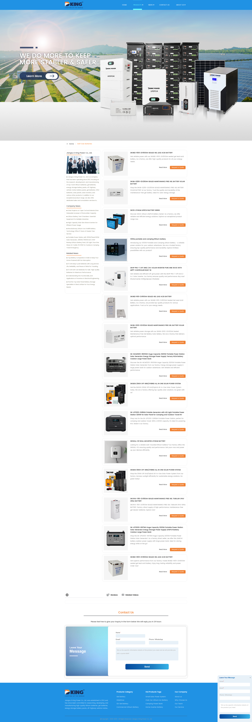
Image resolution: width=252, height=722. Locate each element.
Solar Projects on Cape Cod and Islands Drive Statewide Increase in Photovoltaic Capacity (82, 211)
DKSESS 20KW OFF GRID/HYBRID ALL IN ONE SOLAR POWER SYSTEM (155, 383)
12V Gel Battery (122, 703)
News (150, 5)
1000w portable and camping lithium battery (148, 239)
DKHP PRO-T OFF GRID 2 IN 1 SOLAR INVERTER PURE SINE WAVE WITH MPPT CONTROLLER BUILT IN (156, 269)
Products (137, 5)
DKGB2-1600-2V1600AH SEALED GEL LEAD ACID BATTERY (151, 557)
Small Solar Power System (156, 697)
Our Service (179, 707)
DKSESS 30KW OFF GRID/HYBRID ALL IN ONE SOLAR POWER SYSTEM (155, 470)
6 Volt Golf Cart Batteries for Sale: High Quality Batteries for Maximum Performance (82, 271)
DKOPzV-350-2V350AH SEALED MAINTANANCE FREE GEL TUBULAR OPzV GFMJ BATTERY (157, 499)
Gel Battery (121, 697)
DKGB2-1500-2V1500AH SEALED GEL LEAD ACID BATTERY (151, 152)
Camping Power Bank (154, 703)
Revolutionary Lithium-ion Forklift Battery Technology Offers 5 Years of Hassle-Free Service (80, 231)
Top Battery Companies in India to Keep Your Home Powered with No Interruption (82, 259)
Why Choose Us (181, 700)
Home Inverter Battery (154, 707)
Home (124, 5)
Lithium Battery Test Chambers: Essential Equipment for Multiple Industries (81, 217)
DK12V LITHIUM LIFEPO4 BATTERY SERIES (145, 210)
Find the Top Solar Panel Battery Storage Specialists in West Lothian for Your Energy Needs (80, 284)
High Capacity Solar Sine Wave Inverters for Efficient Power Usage (81, 223)
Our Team (179, 703)
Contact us (164, 5)
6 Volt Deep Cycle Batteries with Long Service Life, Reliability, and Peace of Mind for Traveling (82, 265)
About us (180, 5)
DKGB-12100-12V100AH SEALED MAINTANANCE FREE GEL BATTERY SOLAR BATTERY (157, 326)
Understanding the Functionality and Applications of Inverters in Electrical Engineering (82, 277)
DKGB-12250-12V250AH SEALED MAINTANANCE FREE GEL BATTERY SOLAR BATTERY (157, 182)
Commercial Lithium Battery (128, 707)
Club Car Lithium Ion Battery (157, 700)
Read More (163, 167)
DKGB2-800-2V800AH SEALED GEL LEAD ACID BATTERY (151, 296)
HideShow (120, 700)
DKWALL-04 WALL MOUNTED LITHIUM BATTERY (147, 441)
